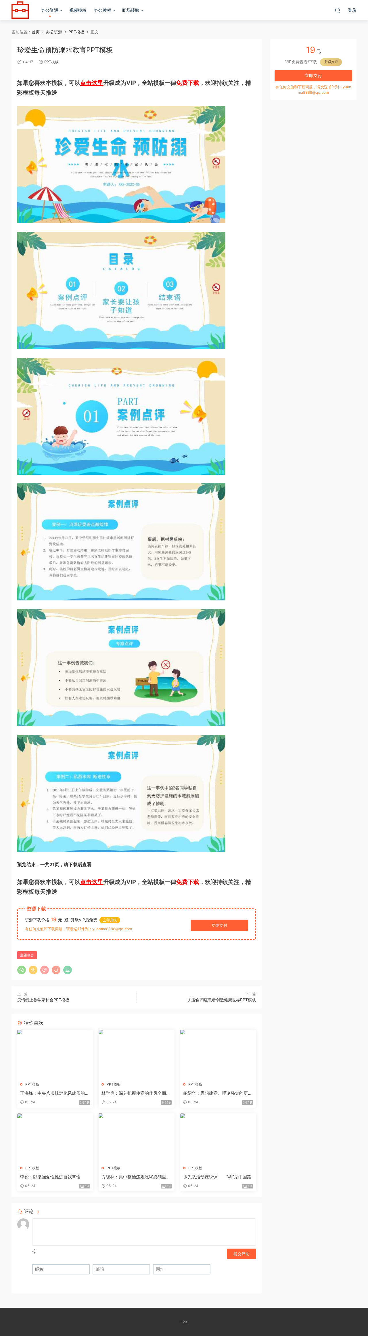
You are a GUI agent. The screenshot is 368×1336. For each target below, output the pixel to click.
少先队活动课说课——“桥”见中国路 (217, 1177)
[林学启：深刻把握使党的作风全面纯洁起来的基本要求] (136, 1053)
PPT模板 (51, 62)
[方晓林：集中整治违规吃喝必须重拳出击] (136, 1137)
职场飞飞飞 (20, 10)
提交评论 (241, 1253)
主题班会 (27, 955)
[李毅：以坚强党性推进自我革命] (55, 1137)
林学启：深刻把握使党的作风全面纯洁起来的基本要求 (135, 1093)
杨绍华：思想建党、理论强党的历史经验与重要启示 (217, 1093)
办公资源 (49, 10)
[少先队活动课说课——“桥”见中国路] (218, 1137)
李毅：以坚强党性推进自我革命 (50, 1177)
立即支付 (219, 925)
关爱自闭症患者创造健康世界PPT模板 (222, 999)
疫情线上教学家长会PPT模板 (43, 999)
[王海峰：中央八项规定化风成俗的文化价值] (55, 1053)
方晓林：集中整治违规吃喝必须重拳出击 (135, 1177)
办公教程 (102, 10)
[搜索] (337, 10)
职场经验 (130, 10)
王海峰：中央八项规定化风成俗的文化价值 (54, 1093)
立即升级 (110, 920)
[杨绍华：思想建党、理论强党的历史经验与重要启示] (218, 1053)
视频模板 (78, 10)
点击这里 (91, 82)
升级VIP (331, 62)
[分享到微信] (21, 970)
